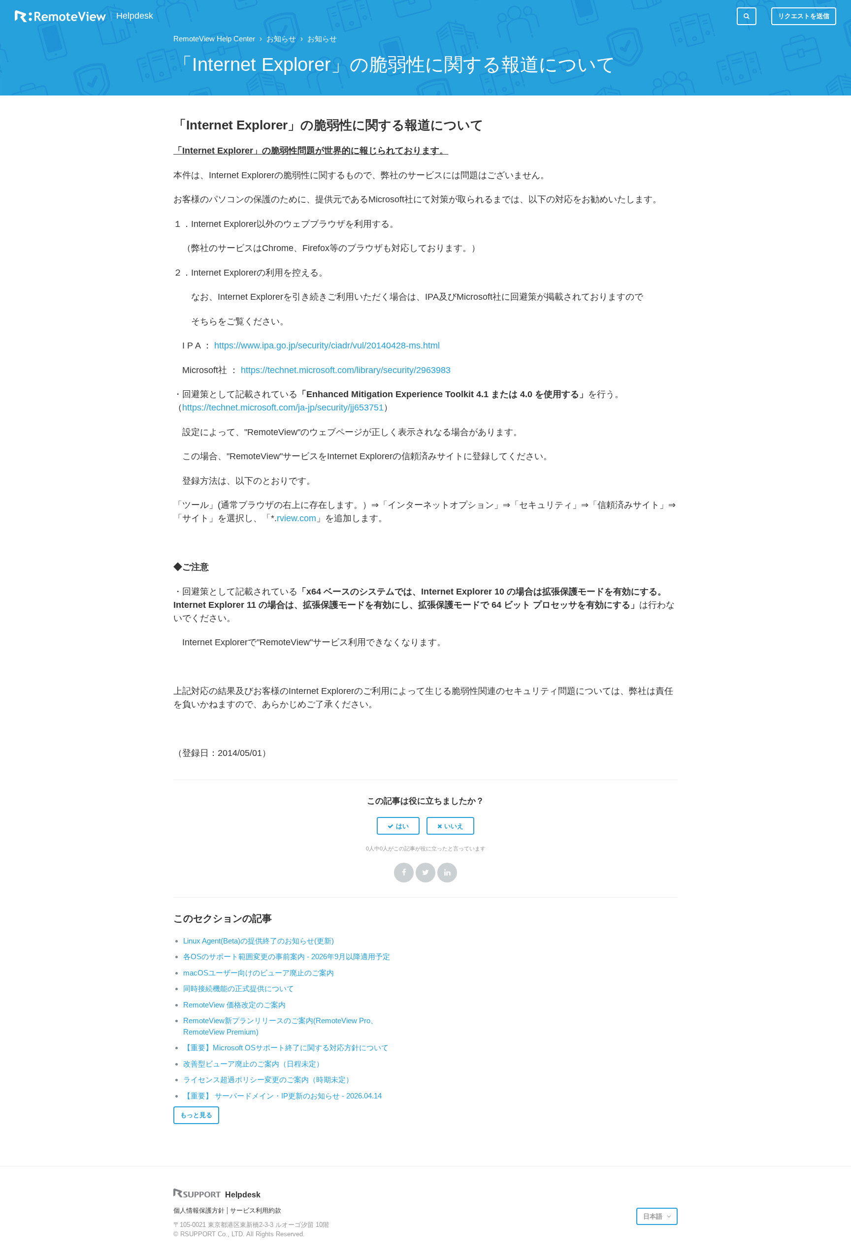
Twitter (425, 872)
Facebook (404, 872)
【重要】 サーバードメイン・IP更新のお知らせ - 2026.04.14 (282, 1096)
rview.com (296, 518)
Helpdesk (134, 16)
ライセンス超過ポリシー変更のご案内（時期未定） (268, 1079)
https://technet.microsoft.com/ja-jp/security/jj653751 (283, 407)
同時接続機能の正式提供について (238, 988)
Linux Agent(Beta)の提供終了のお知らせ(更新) (258, 941)
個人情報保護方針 (199, 1210)
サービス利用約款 (255, 1210)
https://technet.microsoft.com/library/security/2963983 (346, 370)
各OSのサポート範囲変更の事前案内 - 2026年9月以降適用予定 (286, 956)
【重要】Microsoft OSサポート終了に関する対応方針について (286, 1047)
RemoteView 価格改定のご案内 (234, 1005)
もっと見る (196, 1115)
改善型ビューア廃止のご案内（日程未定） (253, 1064)
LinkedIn (447, 872)
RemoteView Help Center (214, 38)
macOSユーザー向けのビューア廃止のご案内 (258, 973)
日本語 (653, 1216)
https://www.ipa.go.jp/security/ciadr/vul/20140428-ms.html (327, 345)
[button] (398, 826)
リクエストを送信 (803, 16)
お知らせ (281, 38)
